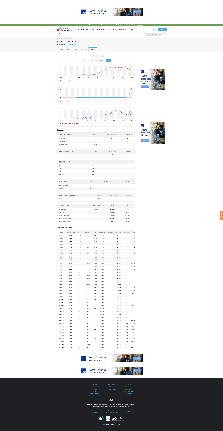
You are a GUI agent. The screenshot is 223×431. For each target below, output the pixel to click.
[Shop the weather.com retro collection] (111, 12)
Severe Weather (101, 29)
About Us (95, 387)
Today (61, 49)
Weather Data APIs (94, 393)
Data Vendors (128, 396)
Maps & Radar (90, 29)
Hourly (68, 49)
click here (140, 25)
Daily (89, 56)
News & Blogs (112, 29)
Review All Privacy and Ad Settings (94, 411)
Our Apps (95, 384)
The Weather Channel (108, 418)
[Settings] (164, 34)
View (108, 60)
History (92, 49)
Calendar (84, 49)
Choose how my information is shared (111, 411)
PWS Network (111, 384)
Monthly (101, 56)
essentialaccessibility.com (111, 400)
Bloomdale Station (66, 45)
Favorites (59, 35)
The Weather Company (102, 418)
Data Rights (128, 411)
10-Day (76, 49)
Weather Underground (114, 418)
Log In (154, 29)
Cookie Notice (128, 389)
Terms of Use (128, 384)
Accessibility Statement (128, 391)
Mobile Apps (122, 29)
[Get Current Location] (160, 34)
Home (64, 29)
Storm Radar (121, 418)
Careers (95, 391)
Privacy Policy (128, 387)
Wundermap (111, 387)
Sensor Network (79, 29)
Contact (95, 389)
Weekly (95, 56)
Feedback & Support (111, 389)
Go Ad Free (162, 29)
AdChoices (128, 393)
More (132, 29)
